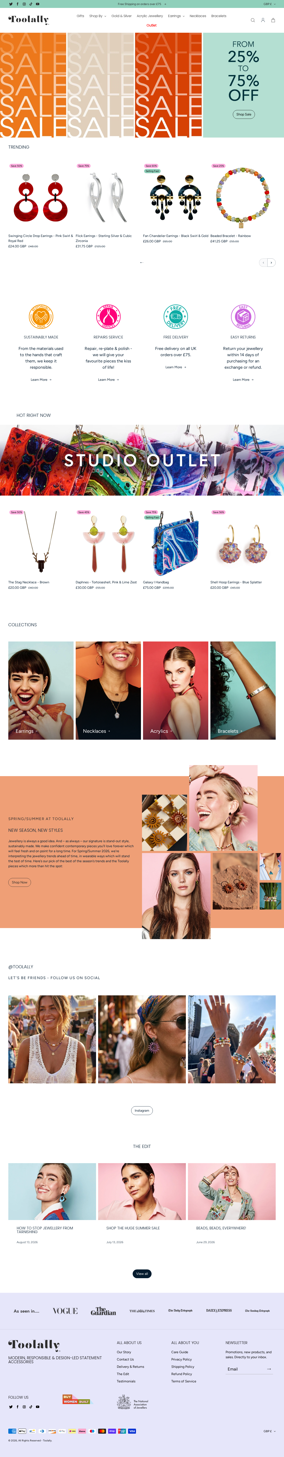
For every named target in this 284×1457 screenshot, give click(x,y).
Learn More (39, 380)
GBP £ (268, 4)
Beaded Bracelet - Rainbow (230, 236)
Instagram (142, 1110)
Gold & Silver (121, 16)
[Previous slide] (263, 262)
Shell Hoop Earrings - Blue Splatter (236, 582)
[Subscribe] (269, 1369)
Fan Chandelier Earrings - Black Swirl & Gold (175, 236)
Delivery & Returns (130, 1367)
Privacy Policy (181, 1359)
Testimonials (126, 1381)
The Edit (123, 1374)
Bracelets (218, 16)
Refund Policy (181, 1374)
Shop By (96, 16)
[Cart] (273, 20)
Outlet (152, 25)
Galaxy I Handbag (156, 582)
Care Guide (179, 1352)
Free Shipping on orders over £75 (139, 4)
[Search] (252, 20)
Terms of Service (183, 1381)
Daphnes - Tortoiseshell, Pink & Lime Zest (106, 582)
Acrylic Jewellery (150, 16)
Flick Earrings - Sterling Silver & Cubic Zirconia (104, 238)
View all (142, 1274)
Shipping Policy (182, 1367)
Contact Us (125, 1359)
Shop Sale (243, 114)
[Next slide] (271, 262)
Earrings (175, 16)
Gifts (80, 16)
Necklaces (198, 16)
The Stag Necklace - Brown (28, 582)
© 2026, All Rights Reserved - (25, 1440)
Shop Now (19, 882)
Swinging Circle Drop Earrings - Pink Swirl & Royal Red (40, 238)
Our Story (124, 1352)
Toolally (47, 1440)
